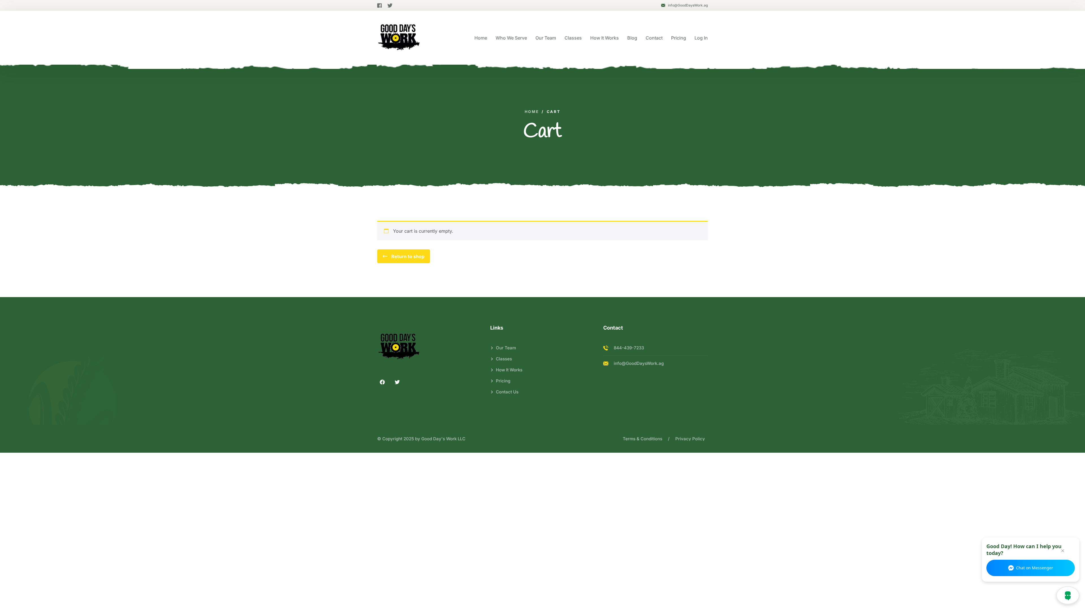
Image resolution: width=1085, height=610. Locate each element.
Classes (573, 38)
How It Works (604, 38)
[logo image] (398, 37)
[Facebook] (382, 382)
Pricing (678, 38)
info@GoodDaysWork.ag (688, 5)
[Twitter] (397, 382)
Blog (632, 38)
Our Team (545, 38)
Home (480, 38)
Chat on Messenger (1034, 567)
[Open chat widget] (1067, 595)
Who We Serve (511, 38)
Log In (701, 38)
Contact (654, 38)
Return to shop (407, 256)
